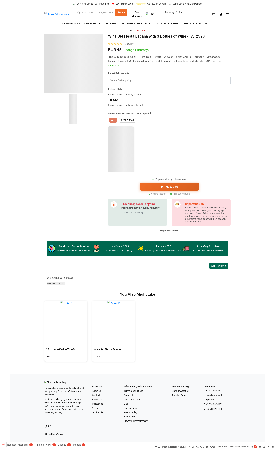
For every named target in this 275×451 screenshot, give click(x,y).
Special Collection (195, 23)
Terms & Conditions (133, 391)
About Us (96, 391)
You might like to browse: (60, 277)
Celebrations (92, 23)
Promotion (97, 399)
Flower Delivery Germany (136, 421)
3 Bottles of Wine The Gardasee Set (67, 349)
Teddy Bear (127, 120)
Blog (126, 403)
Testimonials (98, 412)
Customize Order (132, 399)
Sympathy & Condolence (136, 23)
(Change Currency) (135, 50)
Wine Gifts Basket (56, 283)
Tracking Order (179, 395)
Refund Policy (131, 412)
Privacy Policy (131, 408)
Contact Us (97, 395)
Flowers (111, 23)
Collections (97, 403)
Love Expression (69, 23)
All (113, 120)
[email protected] (214, 395)
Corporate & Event (167, 23)
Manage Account (180, 391)
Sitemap (96, 408)
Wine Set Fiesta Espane (107, 349)
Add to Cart (171, 186)
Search (121, 12)
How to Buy (129, 416)
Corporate (129, 395)
